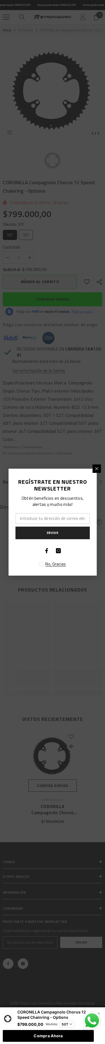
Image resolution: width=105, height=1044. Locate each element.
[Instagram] (58, 551)
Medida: (52, 1024)
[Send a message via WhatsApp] (92, 1020)
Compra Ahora (48, 1035)
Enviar (52, 532)
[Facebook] (47, 551)
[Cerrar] (96, 468)
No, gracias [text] (55, 564)
